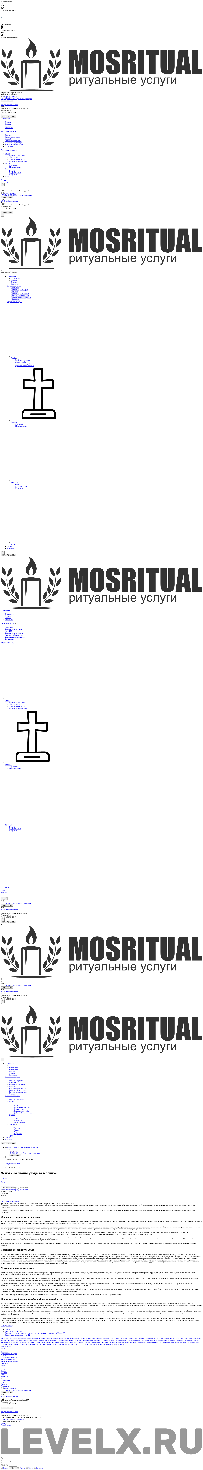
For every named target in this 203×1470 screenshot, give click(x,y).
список (3, 1344)
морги (47, 1340)
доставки (101, 1338)
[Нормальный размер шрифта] (2, 6)
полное (9, 1342)
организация (112, 1340)
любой (9, 1340)
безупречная (27, 1338)
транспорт (42, 1344)
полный (15, 1342)
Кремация (8, 135)
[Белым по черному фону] (1, 15)
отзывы (130, 1340)
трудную (50, 1344)
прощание (111, 1342)
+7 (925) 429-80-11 (10, 97)
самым (167, 1342)
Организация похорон (13, 137)
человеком (101, 1344)
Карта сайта (5, 1423)
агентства (8, 1338)
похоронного (59, 1342)
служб (173, 1342)
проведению (95, 1342)
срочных (9, 1344)
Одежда (12, 171)
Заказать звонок (7, 101)
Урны (7, 176)
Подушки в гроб (15, 173)
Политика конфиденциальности (12, 1419)
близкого (42, 1338)
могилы (41, 1340)
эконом (121, 1344)
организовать (122, 1340)
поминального (23, 1342)
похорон (51, 1342)
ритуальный (147, 1342)
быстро (48, 1338)
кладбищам (162, 1338)
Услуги (3, 1348)
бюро (59, 1338)
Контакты (5, 182)
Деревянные (13, 165)
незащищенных (82, 1340)
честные (109, 1344)
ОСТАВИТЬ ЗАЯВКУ (8, 116)
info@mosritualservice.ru (9, 105)
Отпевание (9, 146)
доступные (124, 1338)
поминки (32, 1342)
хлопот (80, 1344)
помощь (45, 1342)
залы (136, 1338)
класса (177, 1338)
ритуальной (129, 1342)
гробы (83, 1338)
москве (52, 1340)
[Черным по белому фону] (1, 13)
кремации (187, 1338)
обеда (96, 1340)
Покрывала (13, 174)
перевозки (165, 1340)
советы (184, 1342)
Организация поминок (13, 141)
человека (94, 1344)
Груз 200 (8, 139)
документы (90, 1338)
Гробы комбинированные (18, 161)
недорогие (72, 1340)
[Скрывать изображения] (2, 29)
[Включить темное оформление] (2, 215)
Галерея (8, 124)
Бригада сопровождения (14, 144)
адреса (15, 1338)
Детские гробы (14, 157)
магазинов (16, 1340)
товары (30, 1344)
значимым (142, 1338)
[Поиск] (3, 184)
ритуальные (138, 1342)
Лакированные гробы (17, 159)
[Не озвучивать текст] (2, 35)
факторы (74, 1344)
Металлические (15, 167)
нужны (90, 1340)
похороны (86, 1342)
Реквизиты (9, 128)
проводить (104, 1342)
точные (35, 1344)
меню (30, 1340)
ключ (181, 1338)
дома (96, 1338)
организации (103, 1340)
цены (89, 1344)
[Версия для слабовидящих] (4, 898)
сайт (163, 1342)
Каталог (4, 1365)
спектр (197, 1342)
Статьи (3, 180)
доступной (116, 1338)
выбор (71, 1338)
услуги (60, 1344)
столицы (24, 1344)
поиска (3, 1342)
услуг (55, 1344)
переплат (172, 1340)
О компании (5, 118)
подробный (195, 1340)
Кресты (8, 163)
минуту (35, 1340)
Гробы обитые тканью (17, 155)
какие (148, 1338)
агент (3, 1338)
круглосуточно (196, 1338)
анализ (20, 1338)
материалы (24, 1340)
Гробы (7, 154)
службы (178, 1342)
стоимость (16, 1344)
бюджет (54, 1338)
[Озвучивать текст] (2, 33)
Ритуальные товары (9, 150)
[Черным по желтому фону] (1, 20)
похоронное (69, 1342)
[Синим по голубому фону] (1, 17)
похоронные (78, 1342)
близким (35, 1338)
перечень (179, 1340)
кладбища (154, 1338)
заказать (131, 1338)
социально (191, 1342)
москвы (58, 1340)
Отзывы (8, 126)
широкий (115, 1344)
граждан (77, 1338)
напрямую (64, 1340)
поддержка (187, 1340)
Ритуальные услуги (8, 131)
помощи (39, 1342)
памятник (157, 1340)
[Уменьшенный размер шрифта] (2, 4)
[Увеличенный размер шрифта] (2, 8)
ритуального (120, 1342)
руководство (156, 1342)
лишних (4, 1340)
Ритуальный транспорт (13, 143)
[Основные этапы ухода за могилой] (14, 1190)
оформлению (148, 1340)
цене (84, 1344)
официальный (138, 1340)
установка (66, 1344)
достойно (108, 1338)
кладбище (170, 1338)
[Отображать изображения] (2, 26)
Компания (4, 1376)
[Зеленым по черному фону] (1, 22)
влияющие (65, 1338)
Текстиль (8, 169)
